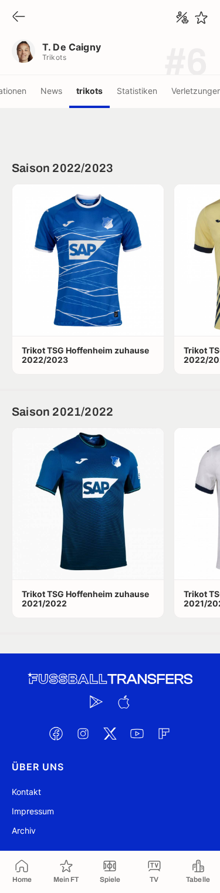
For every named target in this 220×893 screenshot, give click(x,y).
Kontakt (26, 792)
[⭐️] (201, 18)
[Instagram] (83, 733)
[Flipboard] (164, 733)
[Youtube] (137, 733)
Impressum (33, 811)
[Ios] (124, 701)
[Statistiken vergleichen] (182, 18)
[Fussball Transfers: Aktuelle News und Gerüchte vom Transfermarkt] (110, 679)
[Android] (97, 701)
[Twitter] (110, 733)
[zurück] (19, 17)
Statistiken (137, 91)
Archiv (24, 830)
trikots (89, 91)
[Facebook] (56, 733)
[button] (88, 260)
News (51, 91)
